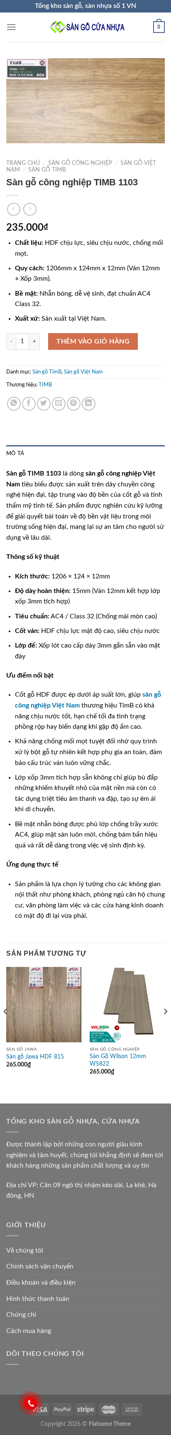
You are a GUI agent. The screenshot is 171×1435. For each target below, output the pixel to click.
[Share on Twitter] (44, 404)
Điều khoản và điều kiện (41, 1282)
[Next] (165, 1028)
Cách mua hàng (28, 1331)
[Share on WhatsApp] (14, 404)
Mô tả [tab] (15, 453)
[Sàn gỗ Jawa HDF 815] (43, 1004)
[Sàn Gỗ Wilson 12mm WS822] (127, 1004)
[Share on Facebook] (29, 404)
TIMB (45, 384)
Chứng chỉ (21, 1314)
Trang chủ (23, 163)
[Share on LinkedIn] (88, 404)
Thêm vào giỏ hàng (92, 341)
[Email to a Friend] (59, 404)
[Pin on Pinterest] (74, 404)
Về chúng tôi (24, 1250)
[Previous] (6, 1028)
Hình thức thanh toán (37, 1298)
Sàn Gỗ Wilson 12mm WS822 (118, 1060)
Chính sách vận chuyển (39, 1266)
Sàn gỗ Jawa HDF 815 (35, 1057)
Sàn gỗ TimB (47, 170)
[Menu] (11, 27)
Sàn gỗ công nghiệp (80, 163)
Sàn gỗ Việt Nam (83, 371)
